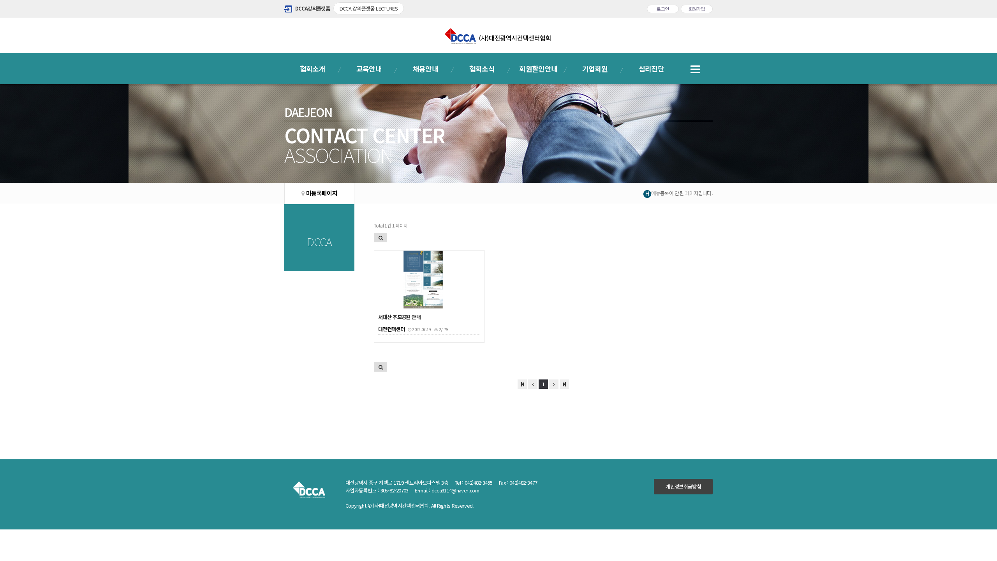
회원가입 (697, 8)
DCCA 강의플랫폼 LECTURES (369, 8)
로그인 (663, 8)
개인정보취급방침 (683, 486)
